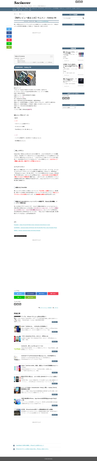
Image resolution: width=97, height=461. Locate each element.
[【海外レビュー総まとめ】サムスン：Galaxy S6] (9, 36)
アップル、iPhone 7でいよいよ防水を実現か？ (33, 316)
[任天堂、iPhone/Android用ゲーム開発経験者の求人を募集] (17, 412)
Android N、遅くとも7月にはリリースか (32, 346)
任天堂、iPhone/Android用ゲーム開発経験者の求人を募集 (37, 409)
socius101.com (66, 60)
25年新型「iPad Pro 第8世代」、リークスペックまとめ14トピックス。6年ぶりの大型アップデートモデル (70, 66)
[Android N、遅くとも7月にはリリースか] (17, 348)
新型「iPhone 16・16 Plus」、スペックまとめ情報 (70, 52)
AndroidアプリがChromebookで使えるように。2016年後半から (38, 355)
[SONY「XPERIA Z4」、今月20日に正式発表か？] (17, 329)
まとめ (73, 8)
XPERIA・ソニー (20, 8)
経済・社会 (20, 10)
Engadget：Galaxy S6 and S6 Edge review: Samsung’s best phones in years (32, 224)
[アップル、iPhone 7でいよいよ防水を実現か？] (17, 319)
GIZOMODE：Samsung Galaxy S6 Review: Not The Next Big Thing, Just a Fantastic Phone (35, 227)
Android (50, 307)
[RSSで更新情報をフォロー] (82, 2)
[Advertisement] (36, 43)
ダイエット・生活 (27, 10)
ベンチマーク (68, 8)
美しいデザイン (20, 59)
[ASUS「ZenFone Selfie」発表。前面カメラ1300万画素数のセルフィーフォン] (17, 368)
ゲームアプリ (41, 8)
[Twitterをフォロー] (76, 2)
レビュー (78, 8)
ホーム (14, 8)
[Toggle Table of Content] (50, 56)
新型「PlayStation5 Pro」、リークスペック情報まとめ (70, 79)
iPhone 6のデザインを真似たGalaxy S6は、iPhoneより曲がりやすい (32, 448)
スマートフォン (48, 8)
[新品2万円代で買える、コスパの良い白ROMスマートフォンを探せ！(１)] (17, 379)
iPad (30, 8)
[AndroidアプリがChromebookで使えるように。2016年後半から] (17, 358)
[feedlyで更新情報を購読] (79, 2)
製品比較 (14, 10)
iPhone (26, 8)
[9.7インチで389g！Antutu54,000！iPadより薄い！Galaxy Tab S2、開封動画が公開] (17, 390)
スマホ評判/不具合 (44, 21)
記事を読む (54, 322)
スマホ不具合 (55, 8)
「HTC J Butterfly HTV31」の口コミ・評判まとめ (34, 336)
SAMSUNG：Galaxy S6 (20, 58)
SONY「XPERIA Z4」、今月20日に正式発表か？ (34, 326)
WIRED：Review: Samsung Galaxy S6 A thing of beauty (27, 230)
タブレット (62, 8)
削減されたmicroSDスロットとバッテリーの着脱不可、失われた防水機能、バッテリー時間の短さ (35, 62)
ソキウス (56, 307)
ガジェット (34, 8)
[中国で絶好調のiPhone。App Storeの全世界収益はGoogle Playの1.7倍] (17, 401)
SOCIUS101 (50, 458)
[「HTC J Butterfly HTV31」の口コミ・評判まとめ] (17, 339)
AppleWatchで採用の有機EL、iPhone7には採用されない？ (30, 445)
